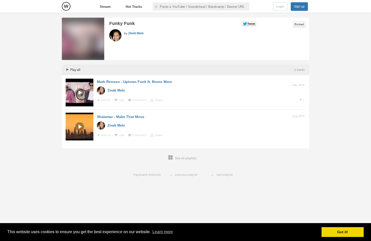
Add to (106, 100)
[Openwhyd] (66, 6)
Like (122, 100)
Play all (75, 70)
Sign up (299, 6)
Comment (139, 100)
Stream (105, 7)
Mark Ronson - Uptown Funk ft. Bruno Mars (134, 82)
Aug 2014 (298, 116)
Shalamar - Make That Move (120, 117)
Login (280, 6)
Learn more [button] (162, 232)
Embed (299, 24)
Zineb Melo (136, 33)
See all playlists (185, 158)
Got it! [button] (342, 232)
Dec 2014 (298, 85)
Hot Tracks (134, 7)
